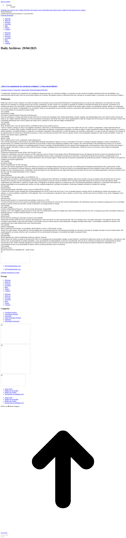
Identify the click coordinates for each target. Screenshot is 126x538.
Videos (7, 289)
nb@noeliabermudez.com (13, 266)
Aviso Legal (8, 389)
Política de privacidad (11, 391)
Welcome (8, 280)
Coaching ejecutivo (7, 90)
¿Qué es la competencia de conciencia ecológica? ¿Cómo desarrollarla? (29, 86)
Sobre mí (7, 282)
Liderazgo (24, 90)
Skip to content (5, 1)
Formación (17, 90)
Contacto (7, 291)
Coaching (8, 285)
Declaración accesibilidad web (14, 394)
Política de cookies (10, 392)
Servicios (7, 284)
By (34, 90)
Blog (6, 287)
